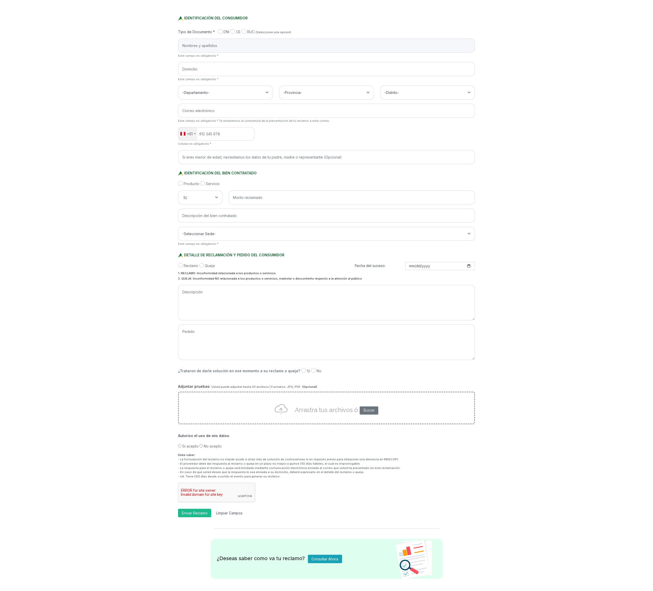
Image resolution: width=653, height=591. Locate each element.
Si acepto (190, 446)
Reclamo (191, 265)
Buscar (369, 410)
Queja (210, 265)
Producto (191, 184)
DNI (226, 32)
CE (238, 32)
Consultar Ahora (324, 559)
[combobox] (187, 133)
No (319, 371)
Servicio (213, 184)
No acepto (213, 446)
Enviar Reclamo (195, 513)
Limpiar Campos (229, 513)
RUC (251, 32)
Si (308, 371)
